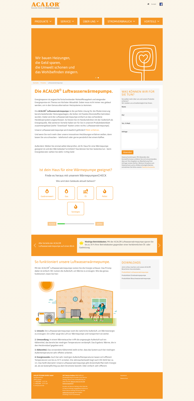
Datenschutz (124, 378)
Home (148, 4)
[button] (34, 245)
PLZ (123, 115)
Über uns (89, 21)
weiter (99, 224)
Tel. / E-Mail (126, 123)
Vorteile (150, 21)
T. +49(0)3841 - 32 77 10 (40, 381)
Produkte (41, 21)
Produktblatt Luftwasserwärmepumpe (135, 272)
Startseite (36, 83)
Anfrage (124, 132)
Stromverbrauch (120, 21)
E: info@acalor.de (39, 385)
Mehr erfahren (92, 130)
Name (124, 107)
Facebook (161, 4)
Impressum (123, 375)
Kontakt (153, 4)
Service (66, 21)
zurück (52, 224)
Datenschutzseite (148, 167)
